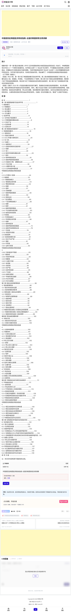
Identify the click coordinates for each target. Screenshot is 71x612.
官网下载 (6, 483)
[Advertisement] (35, 23)
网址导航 (22, 6)
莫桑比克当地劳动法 (63, 523)
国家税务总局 (16, 42)
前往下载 (66, 42)
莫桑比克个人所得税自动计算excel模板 (13, 523)
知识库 (8, 6)
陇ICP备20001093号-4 (35, 601)
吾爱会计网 (40, 599)
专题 (33, 6)
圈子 (28, 6)
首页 (2, 6)
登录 (8, 478)
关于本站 (47, 6)
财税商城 (15, 6)
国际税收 (5, 42)
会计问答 (39, 6)
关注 (61, 48)
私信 (67, 48)
